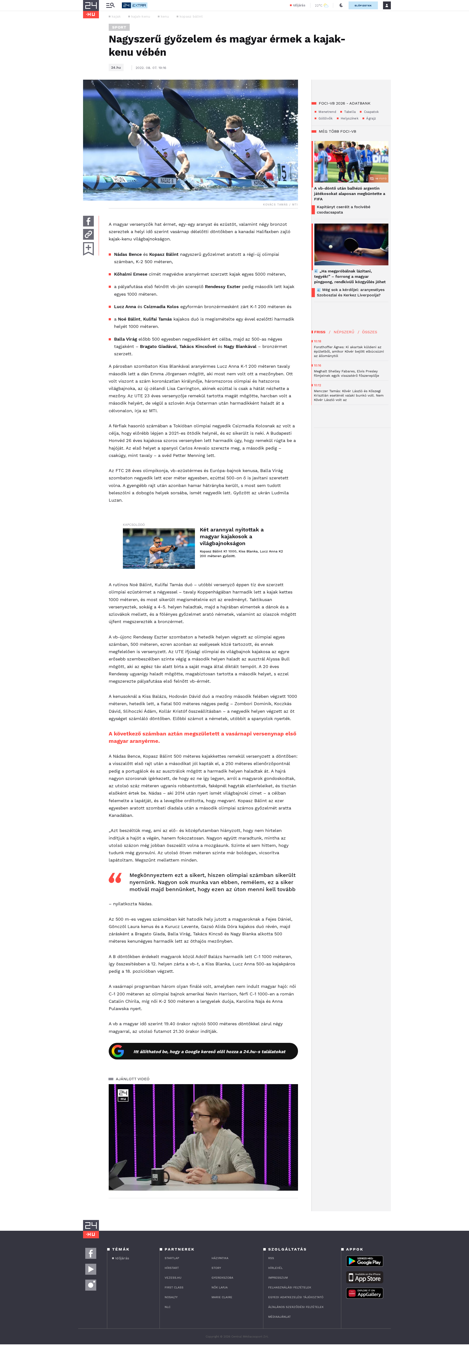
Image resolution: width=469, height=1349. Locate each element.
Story (216, 1268)
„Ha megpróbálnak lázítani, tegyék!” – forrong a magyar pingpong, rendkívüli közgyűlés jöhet (350, 276)
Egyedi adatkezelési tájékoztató (295, 1297)
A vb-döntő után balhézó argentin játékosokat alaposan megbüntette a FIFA (349, 193)
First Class (174, 1287)
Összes (369, 332)
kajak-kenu (140, 16)
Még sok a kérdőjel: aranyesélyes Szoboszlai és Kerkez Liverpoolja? (350, 292)
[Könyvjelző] (88, 249)
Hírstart (172, 1268)
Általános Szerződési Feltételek (296, 1307)
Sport (119, 27)
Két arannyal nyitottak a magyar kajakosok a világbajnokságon (232, 536)
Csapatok (371, 112)
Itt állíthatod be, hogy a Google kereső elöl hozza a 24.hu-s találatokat (209, 1051)
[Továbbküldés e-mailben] (88, 234)
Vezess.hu (173, 1277)
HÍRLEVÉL (275, 1268)
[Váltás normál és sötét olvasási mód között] (341, 5)
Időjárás (299, 5)
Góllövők (325, 118)
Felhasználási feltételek (289, 1287)
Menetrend (327, 112)
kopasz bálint (191, 16)
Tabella (349, 112)
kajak (116, 16)
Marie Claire (222, 1297)
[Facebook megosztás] (88, 221)
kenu (165, 16)
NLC (168, 1307)
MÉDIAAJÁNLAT (279, 1316)
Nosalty (171, 1297)
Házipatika (220, 1258)
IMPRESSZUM (278, 1277)
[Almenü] (110, 5)
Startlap (172, 1258)
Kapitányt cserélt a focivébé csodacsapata (343, 210)
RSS (271, 1258)
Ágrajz (370, 118)
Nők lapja (220, 1287)
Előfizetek (363, 5)
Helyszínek (349, 118)
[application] (203, 1137)
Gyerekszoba (222, 1277)
